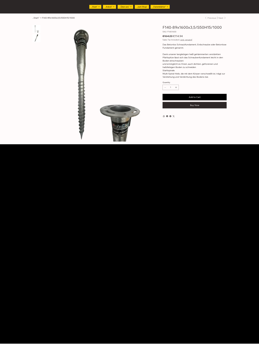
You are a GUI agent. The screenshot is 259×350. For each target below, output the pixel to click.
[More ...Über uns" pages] (131, 6)
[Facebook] (167, 116)
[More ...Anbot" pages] (113, 6)
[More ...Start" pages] (99, 6)
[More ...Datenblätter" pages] (167, 6)
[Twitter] (173, 116)
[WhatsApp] (164, 116)
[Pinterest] (170, 116)
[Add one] (176, 87)
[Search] (222, 7)
